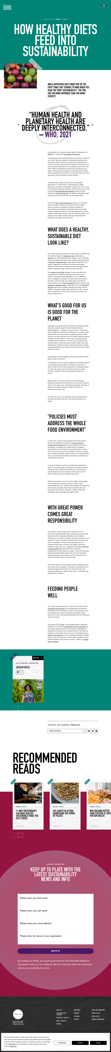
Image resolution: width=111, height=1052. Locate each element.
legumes (50, 258)
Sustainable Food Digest (72, 154)
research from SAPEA (57, 272)
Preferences (62, 1043)
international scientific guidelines (75, 626)
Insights (58, 19)
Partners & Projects (62, 1018)
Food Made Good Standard (56, 608)
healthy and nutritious (55, 635)
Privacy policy (95, 1013)
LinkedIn (76, 1013)
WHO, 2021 (58, 134)
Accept (98, 1043)
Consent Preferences (97, 1019)
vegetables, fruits (68, 256)
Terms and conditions (98, 1010)
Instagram (77, 1010)
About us (59, 1010)
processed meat (61, 262)
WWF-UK (50, 154)
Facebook (77, 1016)
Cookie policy (95, 1016)
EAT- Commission (63, 203)
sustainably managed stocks (57, 285)
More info (36, 658)
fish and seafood (68, 283)
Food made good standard (61, 1014)
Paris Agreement (62, 193)
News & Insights (61, 1021)
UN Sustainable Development (65, 191)
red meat (52, 262)
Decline (80, 1043)
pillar (62, 624)
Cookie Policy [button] (12, 1044)
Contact (58, 1024)
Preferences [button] (13, 1046)
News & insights (49, 19)
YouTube (76, 1019)
